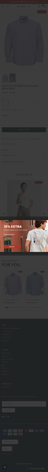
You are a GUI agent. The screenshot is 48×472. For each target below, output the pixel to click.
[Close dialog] (46, 222)
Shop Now (12, 246)
